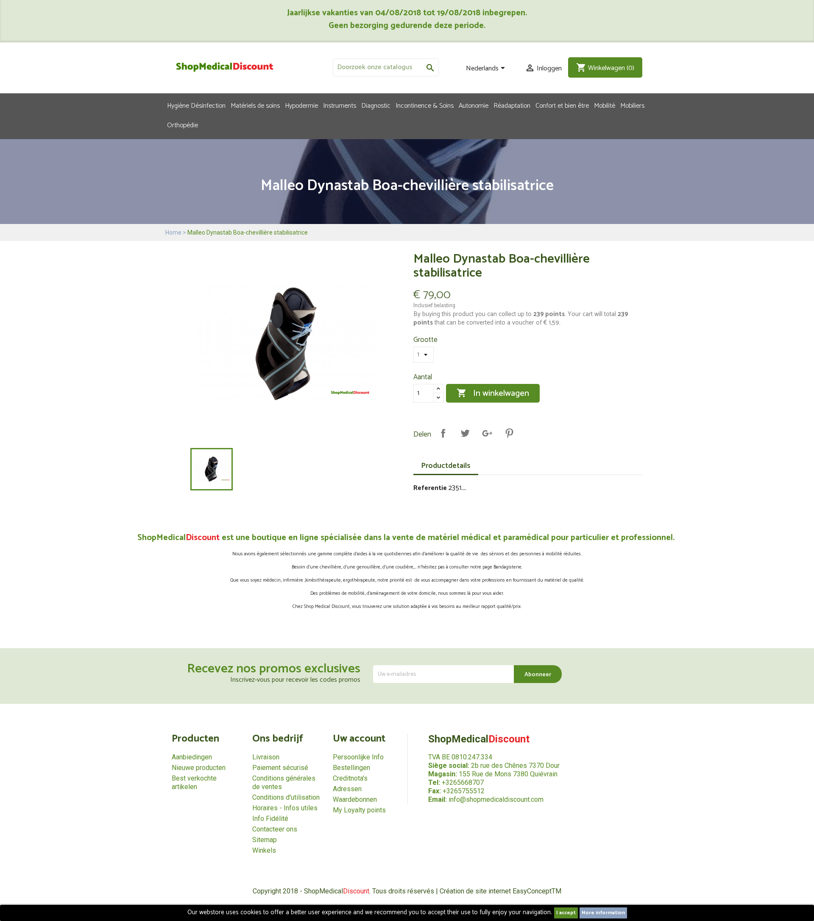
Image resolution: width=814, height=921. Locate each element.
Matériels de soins (255, 105)
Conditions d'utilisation (286, 797)
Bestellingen (351, 768)
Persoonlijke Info (358, 757)
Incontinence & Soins (425, 105)
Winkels (264, 850)
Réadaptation (511, 105)
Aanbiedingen (192, 757)
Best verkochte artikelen (194, 782)
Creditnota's (350, 778)
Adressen (347, 789)
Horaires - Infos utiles (285, 808)
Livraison (265, 757)
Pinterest (509, 433)
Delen (443, 433)
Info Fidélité (270, 819)
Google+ (487, 433)
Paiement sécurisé (280, 768)
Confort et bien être (562, 105)
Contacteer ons (274, 829)
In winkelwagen (493, 393)
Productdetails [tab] (446, 465)
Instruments (339, 105)
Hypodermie (301, 105)
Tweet (465, 433)
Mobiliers (632, 105)
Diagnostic (375, 105)
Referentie (430, 488)
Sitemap (264, 840)
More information (603, 913)
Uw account (359, 739)
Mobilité (604, 105)
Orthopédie (182, 125)
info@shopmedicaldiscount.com (496, 799)
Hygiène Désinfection (196, 105)
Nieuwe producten (199, 768)
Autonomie (473, 105)
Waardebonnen (355, 799)
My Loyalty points (359, 810)
